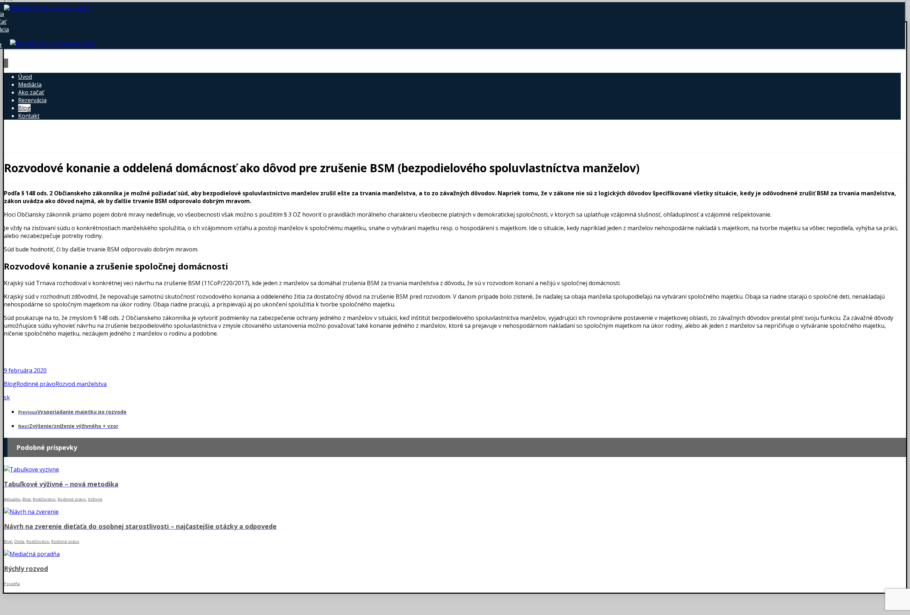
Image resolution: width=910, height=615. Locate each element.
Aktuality (12, 499)
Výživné (95, 499)
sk (7, 397)
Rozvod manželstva (81, 384)
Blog (10, 384)
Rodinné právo (35, 384)
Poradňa (12, 583)
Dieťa (19, 541)
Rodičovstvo (44, 499)
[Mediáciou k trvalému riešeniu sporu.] (47, 8)
